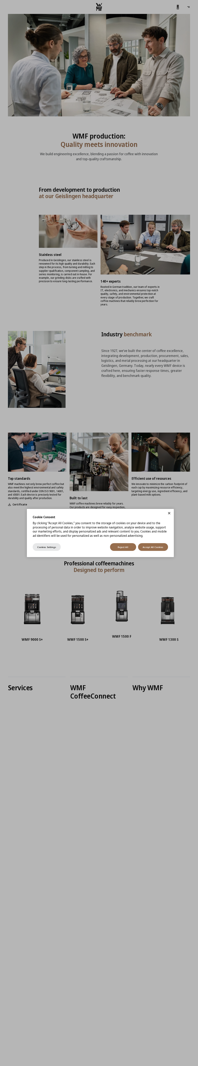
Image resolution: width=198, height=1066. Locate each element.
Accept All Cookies (153, 547)
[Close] (169, 513)
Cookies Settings (46, 547)
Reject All (123, 547)
